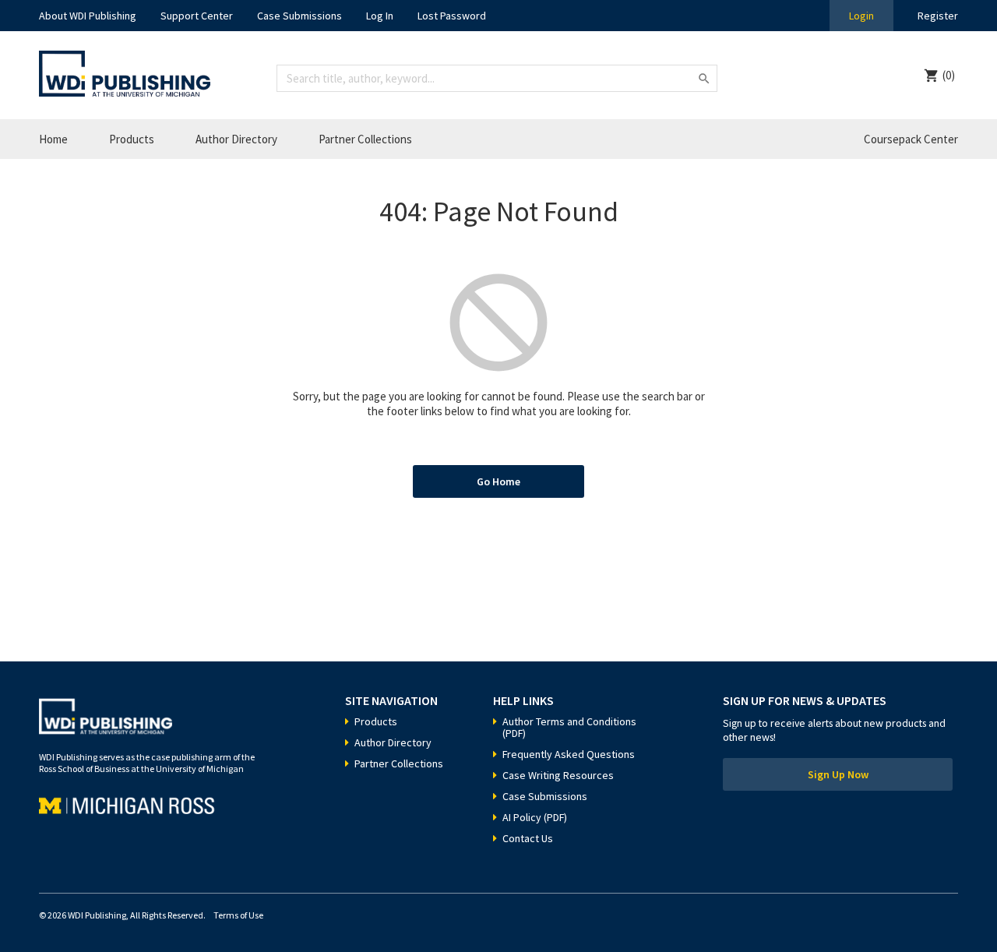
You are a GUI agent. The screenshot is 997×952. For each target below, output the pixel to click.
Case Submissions (299, 16)
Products (131, 139)
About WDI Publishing (87, 16)
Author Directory (236, 139)
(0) (948, 75)
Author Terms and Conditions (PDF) (569, 727)
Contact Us (527, 838)
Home (53, 139)
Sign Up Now (838, 774)
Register (938, 16)
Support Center (196, 16)
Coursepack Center (911, 139)
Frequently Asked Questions (568, 754)
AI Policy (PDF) (534, 817)
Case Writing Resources (558, 775)
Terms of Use (238, 915)
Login (861, 16)
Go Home (498, 481)
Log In (379, 16)
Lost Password (451, 16)
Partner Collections (365, 139)
